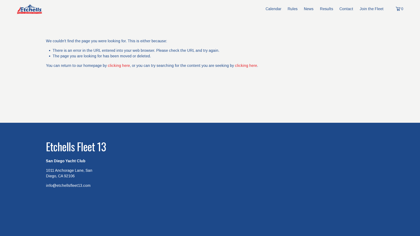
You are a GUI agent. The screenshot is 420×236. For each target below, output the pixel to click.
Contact (346, 9)
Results (326, 9)
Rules (293, 9)
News (309, 9)
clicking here (119, 65)
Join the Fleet (372, 9)
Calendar (273, 9)
